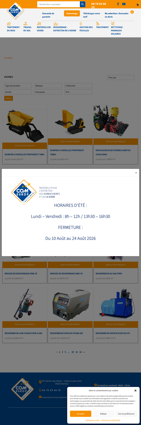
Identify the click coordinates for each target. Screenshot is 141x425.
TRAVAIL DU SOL (27, 29)
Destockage (72, 13)
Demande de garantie (48, 15)
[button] (135, 390)
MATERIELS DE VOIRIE (44, 29)
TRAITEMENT (102, 27)
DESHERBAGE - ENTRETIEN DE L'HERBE (64, 29)
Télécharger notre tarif (91, 15)
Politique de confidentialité (110, 420)
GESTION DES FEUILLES (86, 29)
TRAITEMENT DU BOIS (13, 29)
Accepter (80, 413)
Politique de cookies (92, 420)
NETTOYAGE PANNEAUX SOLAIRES (117, 30)
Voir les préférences (126, 413)
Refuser (103, 413)
